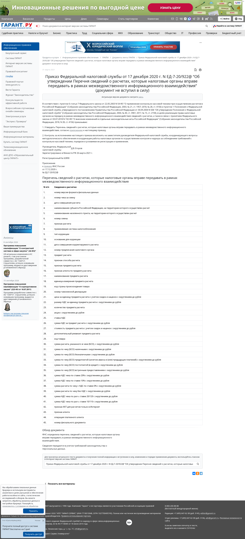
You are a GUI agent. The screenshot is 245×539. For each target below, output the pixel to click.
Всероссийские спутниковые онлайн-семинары (20, 110)
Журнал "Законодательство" (20, 95)
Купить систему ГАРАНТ (15, 141)
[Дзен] (185, 18)
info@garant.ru (81, 529)
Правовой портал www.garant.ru (14, 83)
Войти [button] (226, 18)
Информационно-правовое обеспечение (17, 46)
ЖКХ (120, 33)
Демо (84, 18)
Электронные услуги (16, 116)
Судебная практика (12, 33)
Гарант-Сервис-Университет (56, 533)
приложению (76, 130)
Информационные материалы (19, 136)
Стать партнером (128, 18)
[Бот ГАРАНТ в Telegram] (198, 18)
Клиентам (153, 18)
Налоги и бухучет (38, 33)
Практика (71, 33)
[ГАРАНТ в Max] (189, 18)
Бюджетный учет (231, 33)
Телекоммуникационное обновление (16, 148)
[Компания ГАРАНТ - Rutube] (207, 18)
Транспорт (154, 33)
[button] (227, 26)
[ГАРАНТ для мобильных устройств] (176, 18)
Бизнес (57, 33)
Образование (135, 33)
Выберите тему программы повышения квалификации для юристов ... (16, 314)
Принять (33, 511)
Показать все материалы (61, 483)
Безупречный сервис (16, 53)
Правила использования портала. (76, 516)
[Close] (43, 520)
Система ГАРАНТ (14, 58)
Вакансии (28, 18)
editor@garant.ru (207, 513)
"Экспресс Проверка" (16, 121)
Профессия (194, 33)
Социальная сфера (102, 33)
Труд (84, 33)
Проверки (211, 33)
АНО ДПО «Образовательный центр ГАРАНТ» (18, 157)
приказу (48, 166)
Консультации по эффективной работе (16, 102)
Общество (170, 33)
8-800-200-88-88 (172, 506)
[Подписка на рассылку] (172, 18)
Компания (7, 18)
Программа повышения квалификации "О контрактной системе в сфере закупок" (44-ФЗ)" (20, 248)
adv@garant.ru (212, 518)
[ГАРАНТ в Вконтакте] (181, 18)
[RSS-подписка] (211, 18)
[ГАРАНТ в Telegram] (193, 18)
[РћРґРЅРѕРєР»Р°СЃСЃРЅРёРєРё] (197, 473)
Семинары (102, 18)
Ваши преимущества (14, 126)
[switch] (38, 26)
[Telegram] (201, 473)
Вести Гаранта (13, 89)
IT (182, 33)
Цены (68, 18)
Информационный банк (16, 131)
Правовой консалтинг (17, 71)
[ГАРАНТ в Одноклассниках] (202, 18)
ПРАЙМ (9, 76)
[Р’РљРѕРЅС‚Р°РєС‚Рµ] (193, 473)
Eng (240, 18)
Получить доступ (33, 534)
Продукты (49, 18)
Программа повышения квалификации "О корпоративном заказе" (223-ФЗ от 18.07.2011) (20, 287)
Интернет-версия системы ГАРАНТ (19, 65)
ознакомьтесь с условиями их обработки (20, 506)
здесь (140, 97)
